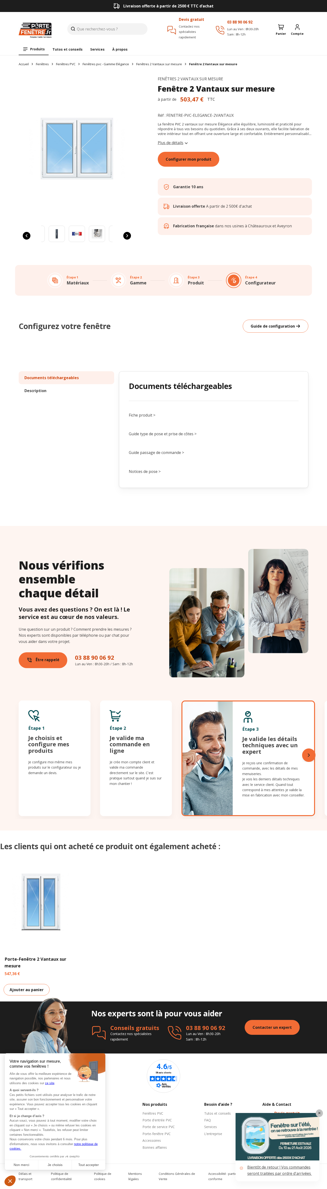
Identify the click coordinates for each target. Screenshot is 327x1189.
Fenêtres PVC (152, 1113)
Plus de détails (170, 142)
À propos (120, 49)
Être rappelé (43, 660)
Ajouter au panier (27, 989)
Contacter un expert (272, 1027)
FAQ (207, 1120)
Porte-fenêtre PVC (156, 1133)
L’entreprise (213, 1133)
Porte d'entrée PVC (157, 1120)
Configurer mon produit (188, 159)
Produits (37, 49)
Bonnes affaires (154, 1147)
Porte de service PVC (158, 1126)
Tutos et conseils (67, 49)
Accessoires (151, 1140)
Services (97, 49)
